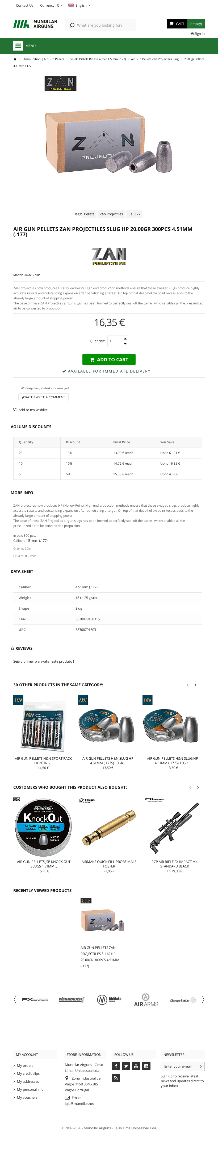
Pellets (89, 214)
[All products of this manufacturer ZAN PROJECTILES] (109, 256)
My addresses (28, 1081)
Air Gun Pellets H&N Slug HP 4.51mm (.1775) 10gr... (107, 760)
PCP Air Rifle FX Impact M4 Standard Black (175, 864)
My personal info (30, 1089)
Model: (18, 275)
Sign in (199, 33)
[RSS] (116, 1078)
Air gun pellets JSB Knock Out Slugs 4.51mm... (43, 864)
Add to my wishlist (33, 409)
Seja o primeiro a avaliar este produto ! (43, 661)
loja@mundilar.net (79, 1103)
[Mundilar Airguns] (35, 24)
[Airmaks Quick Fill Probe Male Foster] (109, 827)
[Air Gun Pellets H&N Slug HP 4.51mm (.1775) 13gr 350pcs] (172, 725)
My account (27, 1054)
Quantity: (97, 340)
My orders (25, 1065)
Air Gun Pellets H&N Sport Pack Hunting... (43, 760)
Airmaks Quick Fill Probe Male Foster (109, 864)
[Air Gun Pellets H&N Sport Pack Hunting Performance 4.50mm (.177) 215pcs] (43, 725)
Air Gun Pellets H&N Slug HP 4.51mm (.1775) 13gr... (172, 760)
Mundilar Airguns (97, 1128)
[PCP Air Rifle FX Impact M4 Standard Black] (174, 827)
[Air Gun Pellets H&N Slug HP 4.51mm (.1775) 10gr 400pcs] (108, 725)
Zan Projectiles (111, 214)
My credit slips (28, 1073)
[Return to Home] (14, 59)
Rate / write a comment (44, 397)
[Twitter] (126, 1066)
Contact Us (24, 5)
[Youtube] (136, 1066)
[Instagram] (146, 1066)
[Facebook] (116, 1066)
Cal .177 (134, 214)
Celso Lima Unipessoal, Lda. (135, 1128)
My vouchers (27, 1097)
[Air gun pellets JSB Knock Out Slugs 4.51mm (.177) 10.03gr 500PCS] (43, 827)
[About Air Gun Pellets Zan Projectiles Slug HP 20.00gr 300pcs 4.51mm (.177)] (102, 920)
